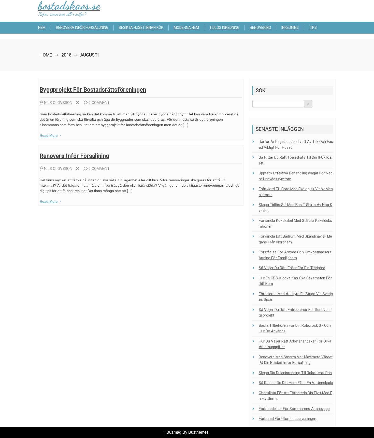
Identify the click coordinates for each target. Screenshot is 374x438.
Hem (42, 27)
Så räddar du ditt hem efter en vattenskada (296, 382)
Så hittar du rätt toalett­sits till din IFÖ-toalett (295, 160)
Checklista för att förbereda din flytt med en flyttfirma (295, 396)
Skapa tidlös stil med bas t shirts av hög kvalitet (295, 207)
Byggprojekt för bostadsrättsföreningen (93, 89)
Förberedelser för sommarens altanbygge (294, 408)
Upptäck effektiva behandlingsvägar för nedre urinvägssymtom (296, 176)
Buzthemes (198, 432)
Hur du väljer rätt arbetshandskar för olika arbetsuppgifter (295, 344)
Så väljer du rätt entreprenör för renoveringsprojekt (295, 312)
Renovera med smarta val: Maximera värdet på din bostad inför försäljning (296, 360)
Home (45, 55)
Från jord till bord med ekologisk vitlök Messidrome (296, 192)
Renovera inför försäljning (82, 27)
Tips (313, 27)
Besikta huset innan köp (141, 27)
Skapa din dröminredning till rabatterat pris (295, 373)
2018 (66, 55)
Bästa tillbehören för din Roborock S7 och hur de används (295, 328)
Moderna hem (186, 27)
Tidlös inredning (224, 27)
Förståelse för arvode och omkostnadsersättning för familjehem (295, 255)
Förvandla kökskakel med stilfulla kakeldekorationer (295, 223)
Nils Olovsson (58, 102)
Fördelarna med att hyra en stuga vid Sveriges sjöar (296, 297)
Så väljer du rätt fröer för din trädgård (292, 268)
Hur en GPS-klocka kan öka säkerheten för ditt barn (295, 281)
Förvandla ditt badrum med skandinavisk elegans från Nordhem (295, 239)
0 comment (99, 102)
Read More (49, 135)
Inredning (290, 27)
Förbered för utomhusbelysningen (287, 418)
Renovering (260, 27)
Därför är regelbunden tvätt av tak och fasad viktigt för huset (296, 144)
